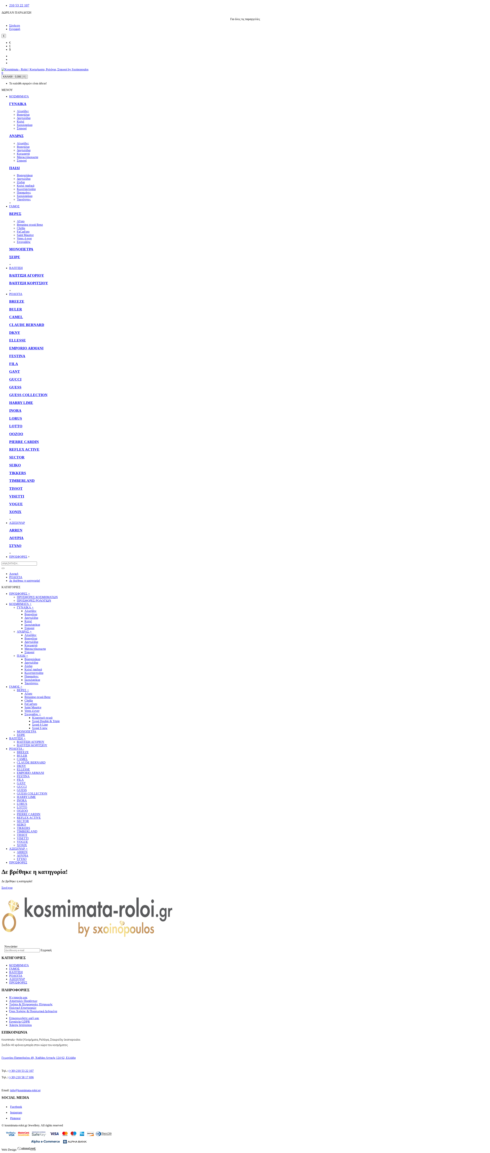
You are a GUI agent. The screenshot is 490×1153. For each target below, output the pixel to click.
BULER (15, 309)
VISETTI (16, 496)
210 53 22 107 (19, 5)
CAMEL (16, 317)
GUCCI (15, 379)
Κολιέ (20, 121)
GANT (14, 372)
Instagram (16, 1112)
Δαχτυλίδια (23, 118)
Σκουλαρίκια (24, 125)
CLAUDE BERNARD (26, 325)
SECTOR (16, 457)
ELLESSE (17, 340)
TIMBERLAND (22, 481)
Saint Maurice (25, 235)
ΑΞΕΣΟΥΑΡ (17, 979)
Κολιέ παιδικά (25, 185)
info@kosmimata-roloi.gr (25, 1090)
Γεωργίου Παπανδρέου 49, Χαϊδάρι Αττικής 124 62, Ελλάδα (39, 1057)
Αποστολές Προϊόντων (23, 1001)
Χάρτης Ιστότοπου (20, 1025)
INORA (15, 411)
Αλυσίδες (23, 111)
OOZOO (16, 434)
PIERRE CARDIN (24, 442)
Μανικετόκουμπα (27, 157)
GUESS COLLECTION (28, 395)
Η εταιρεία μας (18, 997)
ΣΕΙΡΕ (14, 257)
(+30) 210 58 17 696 (21, 1077)
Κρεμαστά (23, 153)
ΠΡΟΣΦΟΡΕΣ (18, 862)
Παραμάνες (24, 192)
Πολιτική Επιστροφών (22, 1007)
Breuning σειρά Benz (30, 224)
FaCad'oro (23, 231)
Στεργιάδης (23, 242)
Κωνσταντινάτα (26, 189)
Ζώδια (21, 182)
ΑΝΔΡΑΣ (16, 136)
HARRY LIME (21, 403)
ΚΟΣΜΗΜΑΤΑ (19, 965)
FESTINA (17, 356)
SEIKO (15, 465)
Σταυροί (22, 128)
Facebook (16, 1106)
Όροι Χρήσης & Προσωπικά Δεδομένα (33, 1011)
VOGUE (16, 504)
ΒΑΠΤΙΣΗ (16, 972)
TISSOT (16, 489)
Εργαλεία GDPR (19, 1021)
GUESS (15, 387)
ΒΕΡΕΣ (15, 214)
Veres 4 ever (24, 238)
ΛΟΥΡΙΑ (16, 538)
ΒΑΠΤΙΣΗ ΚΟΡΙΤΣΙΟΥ (28, 283)
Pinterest (15, 1118)
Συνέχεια (7, 887)
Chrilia (21, 228)
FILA (13, 364)
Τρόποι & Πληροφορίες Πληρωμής (30, 1004)
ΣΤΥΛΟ (15, 546)
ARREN (15, 530)
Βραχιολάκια (25, 175)
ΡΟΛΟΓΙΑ (15, 975)
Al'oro (20, 221)
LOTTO (15, 426)
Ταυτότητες (24, 199)
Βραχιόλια (23, 114)
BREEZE (16, 301)
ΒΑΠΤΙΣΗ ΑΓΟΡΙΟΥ (26, 275)
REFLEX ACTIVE (24, 449)
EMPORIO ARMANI (26, 348)
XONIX (15, 512)
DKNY (14, 333)
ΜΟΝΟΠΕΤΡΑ (21, 249)
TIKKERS (17, 473)
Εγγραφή (46, 950)
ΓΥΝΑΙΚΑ (17, 104)
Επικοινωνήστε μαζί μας (24, 1018)
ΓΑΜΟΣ (14, 968)
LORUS (15, 418)
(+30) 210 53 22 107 (21, 1070)
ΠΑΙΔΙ (14, 168)
